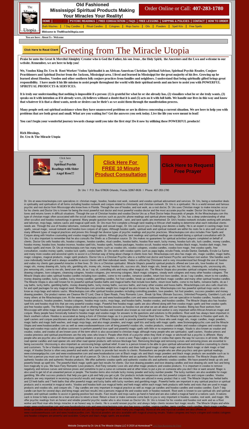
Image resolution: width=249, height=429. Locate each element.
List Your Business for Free (167, 425)
